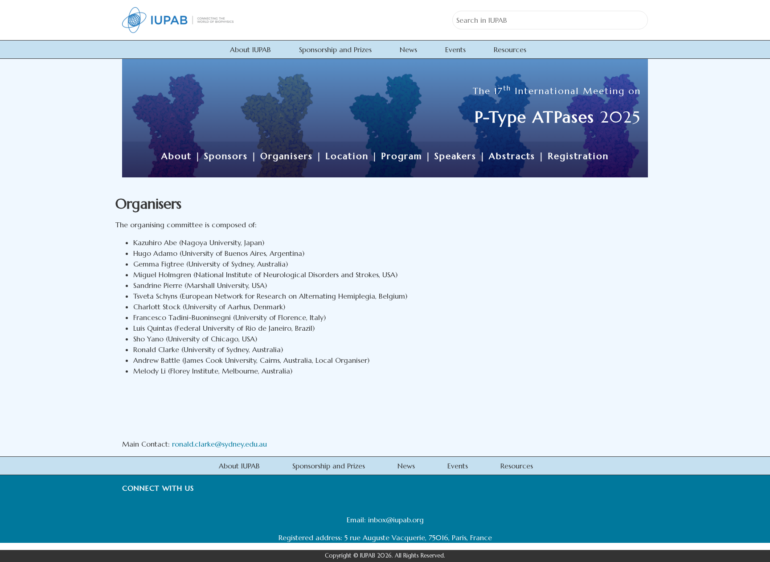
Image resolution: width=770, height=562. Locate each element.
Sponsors (226, 156)
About (176, 156)
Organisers (286, 156)
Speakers (455, 156)
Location (347, 156)
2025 (558, 117)
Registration (578, 156)
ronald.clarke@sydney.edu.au (219, 443)
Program (401, 156)
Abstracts (512, 156)
